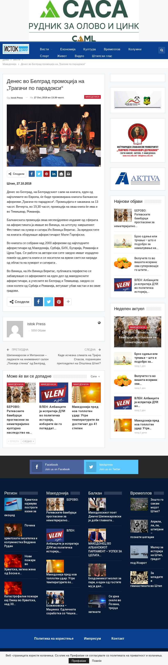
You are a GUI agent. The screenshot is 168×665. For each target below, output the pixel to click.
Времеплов (112, 49)
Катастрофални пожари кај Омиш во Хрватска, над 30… (21, 600)
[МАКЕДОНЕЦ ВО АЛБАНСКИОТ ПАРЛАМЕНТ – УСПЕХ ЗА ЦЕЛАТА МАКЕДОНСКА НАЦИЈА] (97, 535)
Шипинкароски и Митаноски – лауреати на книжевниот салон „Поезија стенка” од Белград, (28, 359)
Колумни (134, 49)
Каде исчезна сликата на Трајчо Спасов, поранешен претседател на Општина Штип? (79, 359)
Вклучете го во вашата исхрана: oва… (146, 379)
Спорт (44, 56)
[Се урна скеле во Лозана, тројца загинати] (97, 601)
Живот (62, 56)
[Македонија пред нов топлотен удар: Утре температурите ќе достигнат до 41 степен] (86, 392)
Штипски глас (102, 56)
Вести (44, 49)
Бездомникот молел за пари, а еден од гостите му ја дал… (104, 582)
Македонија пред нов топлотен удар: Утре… (146, 424)
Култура (89, 49)
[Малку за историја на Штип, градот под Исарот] (139, 551)
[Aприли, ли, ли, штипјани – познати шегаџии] (139, 526)
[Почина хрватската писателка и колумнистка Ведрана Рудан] (13, 530)
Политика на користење (54, 638)
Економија (67, 49)
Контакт (117, 638)
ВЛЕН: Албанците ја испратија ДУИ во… (146, 402)
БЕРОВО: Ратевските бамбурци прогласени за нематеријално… (134, 218)
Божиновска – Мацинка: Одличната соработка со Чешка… (61, 609)
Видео (79, 56)
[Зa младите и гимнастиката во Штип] (139, 577)
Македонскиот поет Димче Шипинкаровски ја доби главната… (104, 516)
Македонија (92, 97)
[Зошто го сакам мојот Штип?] (139, 504)
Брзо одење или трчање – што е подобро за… (146, 357)
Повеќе (97, 660)
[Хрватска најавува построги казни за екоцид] (13, 504)
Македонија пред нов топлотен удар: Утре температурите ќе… (61, 578)
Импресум (92, 638)
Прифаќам (79, 660)
